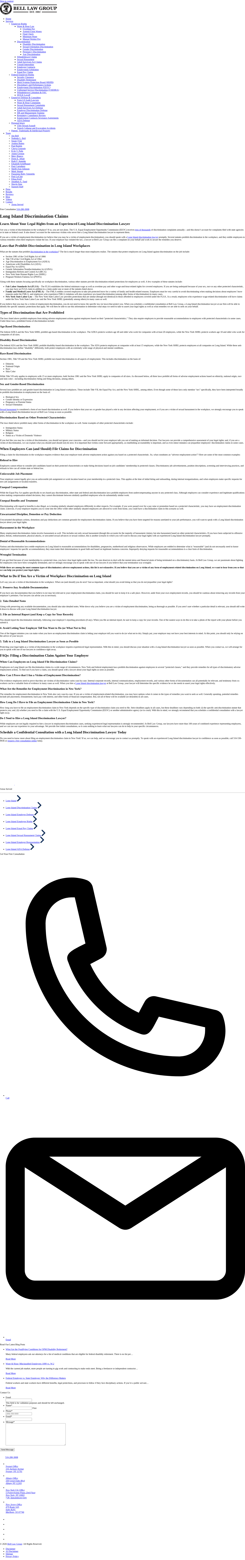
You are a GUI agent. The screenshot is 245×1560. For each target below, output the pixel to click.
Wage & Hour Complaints (28, 102)
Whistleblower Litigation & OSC (32, 92)
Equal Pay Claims (25, 72)
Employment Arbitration (28, 69)
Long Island (11, 801)
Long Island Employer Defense (20, 814)
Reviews (9, 194)
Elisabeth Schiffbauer (20, 164)
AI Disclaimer (12, 1551)
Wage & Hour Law (25, 26)
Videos (9, 199)
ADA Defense (23, 120)
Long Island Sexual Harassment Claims (23, 835)
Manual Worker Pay (32, 39)
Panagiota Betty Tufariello (23, 174)
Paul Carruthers (18, 166)
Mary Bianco (17, 156)
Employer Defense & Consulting (26, 97)
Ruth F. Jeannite (18, 161)
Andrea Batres (17, 143)
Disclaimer (10, 1549)
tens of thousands (143, 230)
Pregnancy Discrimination (34, 52)
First (34, 1408)
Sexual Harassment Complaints (31, 105)
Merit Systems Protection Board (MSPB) (35, 82)
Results (9, 192)
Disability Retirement (26, 80)
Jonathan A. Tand (19, 181)
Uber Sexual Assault (26, 125)
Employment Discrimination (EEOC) (33, 87)
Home (8, 19)
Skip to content (6, 1)
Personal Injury (18, 123)
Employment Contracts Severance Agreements (38, 118)
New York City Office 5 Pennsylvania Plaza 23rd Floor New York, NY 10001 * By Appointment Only (20, 1494)
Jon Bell (15, 136)
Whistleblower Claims (27, 57)
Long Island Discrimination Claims (21, 807)
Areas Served (17, 204)
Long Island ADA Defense (18, 849)
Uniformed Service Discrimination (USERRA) (38, 90)
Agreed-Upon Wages (32, 31)
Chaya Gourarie (18, 148)
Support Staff (17, 186)
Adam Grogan (17, 153)
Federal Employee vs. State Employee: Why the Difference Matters (36, 1378)
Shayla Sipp (16, 184)
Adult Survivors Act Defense (30, 108)
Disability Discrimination (34, 44)
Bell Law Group (14, 1544)
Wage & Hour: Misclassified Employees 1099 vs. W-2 (30, 1364)
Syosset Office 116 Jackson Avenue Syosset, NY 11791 (15, 1469)
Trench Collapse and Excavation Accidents (36, 128)
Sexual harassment (8, 409)
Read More (11, 1359)
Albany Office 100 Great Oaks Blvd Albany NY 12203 (15, 1481)
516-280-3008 (22, 209)
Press (8, 189)
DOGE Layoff (23, 95)
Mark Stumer (17, 171)
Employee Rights (19, 24)
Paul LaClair (17, 176)
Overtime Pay (29, 29)
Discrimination (23, 41)
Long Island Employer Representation (23, 842)
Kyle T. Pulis (17, 151)
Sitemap (9, 1554)
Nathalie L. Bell (18, 138)
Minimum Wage (30, 36)
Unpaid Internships (25, 64)
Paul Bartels (16, 146)
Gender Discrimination (33, 49)
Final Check (28, 34)
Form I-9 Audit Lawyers (28, 100)
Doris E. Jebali (18, 158)
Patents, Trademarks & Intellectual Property (30, 130)
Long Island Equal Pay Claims (19, 828)
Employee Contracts (26, 67)
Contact (9, 202)
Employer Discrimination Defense (32, 110)
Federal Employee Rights (22, 75)
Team (8, 133)
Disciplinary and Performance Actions (34, 85)
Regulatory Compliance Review (31, 115)
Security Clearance (25, 77)
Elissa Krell (16, 179)
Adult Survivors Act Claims (29, 62)
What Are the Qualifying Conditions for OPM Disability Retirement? (36, 1349)
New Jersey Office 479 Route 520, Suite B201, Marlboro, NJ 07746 (15, 1508)
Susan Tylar (16, 141)
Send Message (7, 1450)
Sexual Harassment (25, 59)
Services (9, 21)
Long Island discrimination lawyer (142, 237)
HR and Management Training (30, 113)
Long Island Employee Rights (19, 821)
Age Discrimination (31, 54)
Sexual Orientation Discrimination (38, 47)
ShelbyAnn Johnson (20, 169)
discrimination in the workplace (44, 251)
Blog (8, 197)
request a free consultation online (22, 741)
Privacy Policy (12, 1556)
